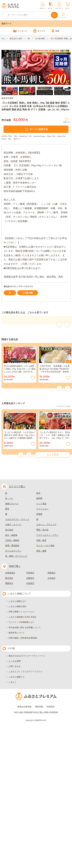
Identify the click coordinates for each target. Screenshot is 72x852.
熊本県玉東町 (8, 98)
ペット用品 (41, 503)
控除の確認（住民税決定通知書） (24, 638)
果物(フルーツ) (12, 503)
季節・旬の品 (42, 530)
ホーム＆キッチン (13, 551)
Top (3, 38)
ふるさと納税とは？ (18, 601)
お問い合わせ (15, 666)
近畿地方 (30, 578)
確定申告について (17, 633)
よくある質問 (15, 661)
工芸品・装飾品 (12, 540)
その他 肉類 (40, 38)
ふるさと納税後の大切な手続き (23, 617)
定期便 (39, 514)
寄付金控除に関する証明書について (25, 627)
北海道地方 (10, 573)
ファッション (42, 509)
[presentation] (3, 67)
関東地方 (9, 583)
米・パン (9, 498)
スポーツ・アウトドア (46, 524)
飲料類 (39, 498)
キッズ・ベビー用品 (45, 545)
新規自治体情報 (24, 707)
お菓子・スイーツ (13, 524)
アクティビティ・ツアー (47, 535)
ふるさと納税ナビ (17, 677)
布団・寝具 (41, 540)
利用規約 (51, 707)
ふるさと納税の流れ (18, 606)
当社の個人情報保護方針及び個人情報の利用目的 (36, 712)
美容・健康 (41, 551)
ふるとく (13, 682)
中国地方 (30, 583)
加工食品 (9, 530)
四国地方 (52, 573)
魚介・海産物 (11, 535)
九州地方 (52, 578)
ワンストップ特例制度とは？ (22, 622)
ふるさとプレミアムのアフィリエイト (26, 671)
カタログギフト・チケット (17, 519)
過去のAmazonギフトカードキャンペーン (27, 656)
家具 (38, 493)
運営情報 (39, 707)
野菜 (7, 509)
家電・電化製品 (12, 545)
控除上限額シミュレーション (22, 611)
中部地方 (30, 573)
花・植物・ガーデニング (16, 556)
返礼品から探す (16, 38)
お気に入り (67, 121)
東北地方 (9, 578)
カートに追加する (38, 129)
